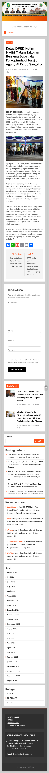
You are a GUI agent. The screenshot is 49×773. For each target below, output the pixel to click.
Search (8, 436)
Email (11, 340)
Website (11, 350)
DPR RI (10, 720)
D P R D (9, 43)
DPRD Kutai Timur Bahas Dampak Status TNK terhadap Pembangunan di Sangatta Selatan (30, 396)
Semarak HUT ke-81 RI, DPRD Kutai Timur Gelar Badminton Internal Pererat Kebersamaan (25, 485)
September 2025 (13, 624)
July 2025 (10, 633)
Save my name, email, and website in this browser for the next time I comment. (23, 361)
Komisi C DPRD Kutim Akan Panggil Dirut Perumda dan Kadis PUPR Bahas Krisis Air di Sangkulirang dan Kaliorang (23, 510)
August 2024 (12, 680)
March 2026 (11, 596)
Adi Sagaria (12, 69)
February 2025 (12, 657)
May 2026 (11, 586)
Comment (12, 302)
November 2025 (13, 615)
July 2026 (10, 577)
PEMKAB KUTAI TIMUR (16, 725)
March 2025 (11, 652)
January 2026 (12, 605)
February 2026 (12, 600)
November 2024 (13, 671)
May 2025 (11, 643)
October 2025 (12, 619)
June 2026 (11, 582)
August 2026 (12, 572)
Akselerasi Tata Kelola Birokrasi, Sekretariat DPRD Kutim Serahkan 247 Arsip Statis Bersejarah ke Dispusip (29, 417)
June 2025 (11, 638)
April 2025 (11, 647)
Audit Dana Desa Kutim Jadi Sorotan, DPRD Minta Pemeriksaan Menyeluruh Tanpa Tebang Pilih (24, 533)
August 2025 (12, 629)
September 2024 (13, 676)
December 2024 (13, 666)
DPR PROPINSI (13, 722)
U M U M (10, 703)
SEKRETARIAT (12, 698)
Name (11, 331)
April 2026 (11, 591)
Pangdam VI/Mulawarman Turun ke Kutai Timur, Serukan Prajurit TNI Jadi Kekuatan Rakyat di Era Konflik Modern (25, 521)
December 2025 (13, 610)
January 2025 (12, 661)
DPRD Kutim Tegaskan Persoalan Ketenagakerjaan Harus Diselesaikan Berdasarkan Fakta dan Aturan (25, 492)
